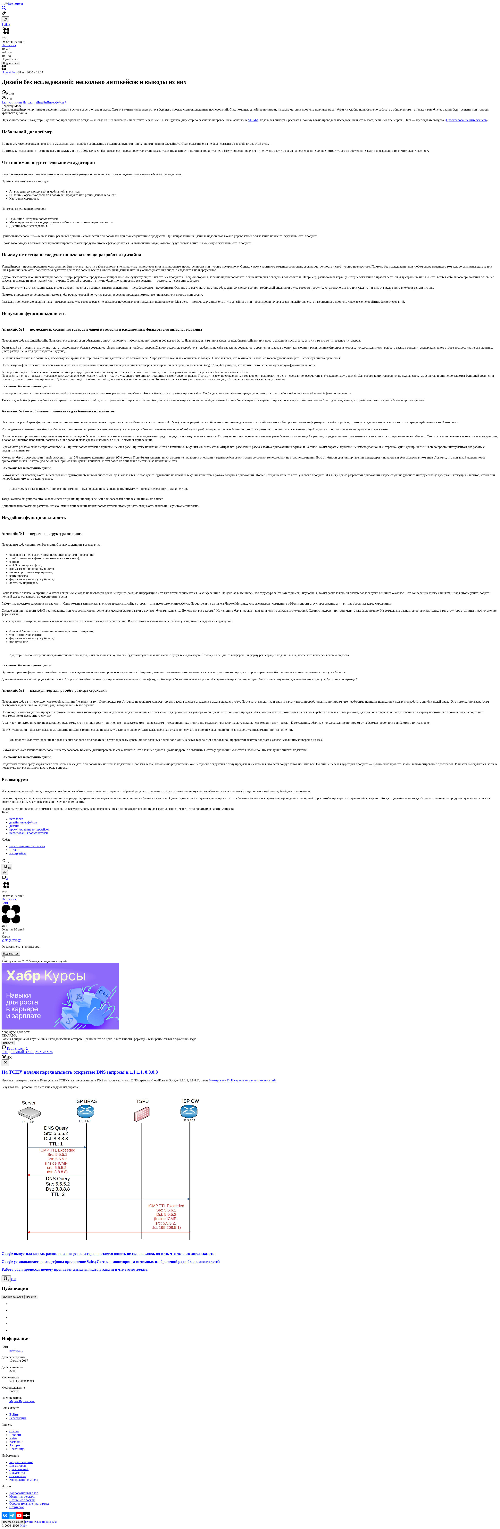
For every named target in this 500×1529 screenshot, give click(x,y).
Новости (15, 1434)
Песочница (16, 1448)
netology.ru (16, 1350)
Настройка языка (13, 1521)
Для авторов (17, 1465)
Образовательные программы (29, 1503)
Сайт (5, 903)
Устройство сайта (21, 1462)
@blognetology (11, 940)
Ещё (13, 1279)
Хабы (13, 1438)
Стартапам (16, 1507)
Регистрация (17, 1418)
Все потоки (15, 3)
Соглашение (17, 1476)
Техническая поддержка (41, 1521)
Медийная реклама (22, 1496)
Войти (13, 1414)
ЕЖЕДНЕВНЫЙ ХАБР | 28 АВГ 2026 (27, 1052)
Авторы (14, 1445)
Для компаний (19, 1469)
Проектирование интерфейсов (466, 120)
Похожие (31, 1296)
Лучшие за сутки (13, 1296)
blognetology (10, 72)
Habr (23, 1525)
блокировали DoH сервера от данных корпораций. (243, 1080)
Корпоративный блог (23, 1493)
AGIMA (253, 120)
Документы (17, 1472)
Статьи (14, 1431)
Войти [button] (6, 24)
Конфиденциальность (23, 1479)
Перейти (8, 1042)
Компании (16, 1441)
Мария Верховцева (22, 1401)
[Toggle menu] (3, 4)
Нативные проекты (22, 1500)
